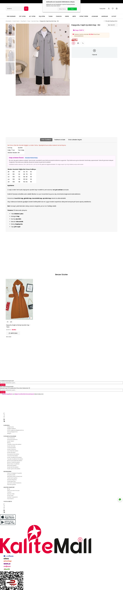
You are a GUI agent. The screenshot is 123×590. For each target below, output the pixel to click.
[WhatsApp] (4, 418)
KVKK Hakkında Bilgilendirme (15, 430)
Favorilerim (10, 498)
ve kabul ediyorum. (23, 394)
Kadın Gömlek (11, 446)
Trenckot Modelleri (12, 455)
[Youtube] (4, 421)
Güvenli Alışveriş (12, 479)
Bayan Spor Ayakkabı (13, 464)
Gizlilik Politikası (11, 428)
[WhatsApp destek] (120, 499)
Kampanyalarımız (12, 439)
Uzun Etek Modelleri (12, 451)
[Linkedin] (4, 420)
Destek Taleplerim (12, 497)
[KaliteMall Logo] (61, 539)
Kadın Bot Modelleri (12, 467)
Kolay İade (10, 495)
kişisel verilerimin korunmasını (24, 394)
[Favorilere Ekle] (73, 43)
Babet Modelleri (11, 465)
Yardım (9, 492)
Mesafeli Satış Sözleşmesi (14, 476)
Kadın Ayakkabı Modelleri (14, 457)
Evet (72, 9)
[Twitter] (4, 415)
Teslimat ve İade (59, 140)
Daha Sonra (62, 9)
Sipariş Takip (10, 494)
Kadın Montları (11, 452)
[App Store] (61, 517)
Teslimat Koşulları (12, 478)
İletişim (9, 433)
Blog (8, 489)
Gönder (2, 385)
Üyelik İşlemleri (11, 481)
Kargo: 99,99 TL (79, 30)
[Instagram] (4, 416)
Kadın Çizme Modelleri (13, 468)
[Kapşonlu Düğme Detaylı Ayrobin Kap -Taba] (19, 299)
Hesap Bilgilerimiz (12, 432)
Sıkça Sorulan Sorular (13, 490)
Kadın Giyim (10, 441)
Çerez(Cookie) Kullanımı (14, 483)
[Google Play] (61, 522)
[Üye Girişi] (108, 8)
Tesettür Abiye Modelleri (14, 444)
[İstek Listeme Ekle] (78, 43)
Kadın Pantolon (11, 449)
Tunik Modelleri (11, 447)
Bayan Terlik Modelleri (13, 462)
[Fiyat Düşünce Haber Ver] (83, 43)
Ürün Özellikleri (46, 140)
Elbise (9, 442)
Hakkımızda (10, 427)
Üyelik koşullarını (7, 394)
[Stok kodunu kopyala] (116, 25)
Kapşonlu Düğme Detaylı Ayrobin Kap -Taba (18, 326)
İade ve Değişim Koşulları (14, 473)
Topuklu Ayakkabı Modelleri (15, 459)
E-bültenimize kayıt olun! (7, 381)
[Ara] (26, 8)
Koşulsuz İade (11, 475)
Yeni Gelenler (11, 438)
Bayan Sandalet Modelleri (14, 460)
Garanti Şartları (11, 484)
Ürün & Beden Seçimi (75, 140)
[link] (112, 25)
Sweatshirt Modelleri (13, 454)
